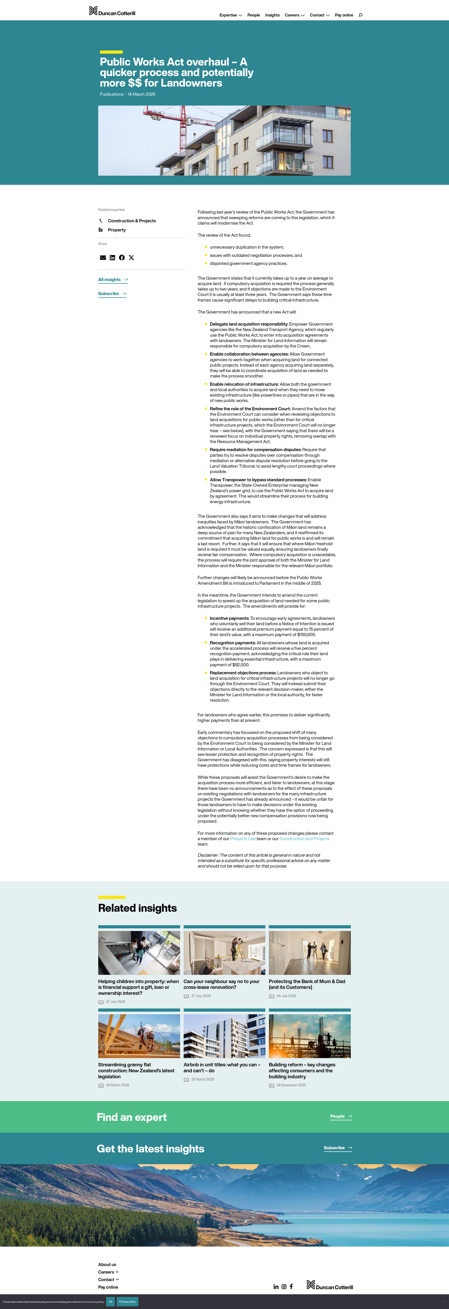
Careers (292, 15)
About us (107, 1264)
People (253, 15)
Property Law (243, 838)
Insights (272, 15)
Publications (111, 94)
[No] (444, 1301)
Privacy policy (127, 1302)
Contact (317, 15)
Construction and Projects (305, 838)
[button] (103, 257)
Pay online (344, 15)
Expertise (228, 15)
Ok (110, 1302)
